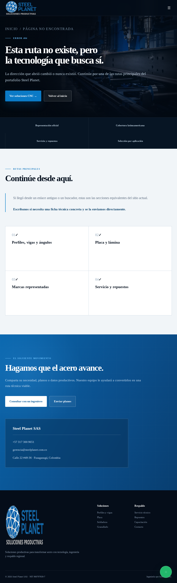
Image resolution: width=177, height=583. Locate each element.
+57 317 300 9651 (23, 442)
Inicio (11, 29)
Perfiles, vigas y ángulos (32, 242)
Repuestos (139, 517)
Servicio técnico (142, 512)
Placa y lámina (107, 242)
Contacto (138, 526)
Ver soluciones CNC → (23, 95)
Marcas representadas (30, 287)
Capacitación (140, 522)
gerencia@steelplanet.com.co (30, 449)
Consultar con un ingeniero (26, 401)
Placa (99, 517)
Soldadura (102, 522)
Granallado (102, 526)
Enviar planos (62, 401)
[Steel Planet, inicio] (21, 8)
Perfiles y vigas (104, 512)
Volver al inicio (57, 95)
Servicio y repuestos (111, 287)
